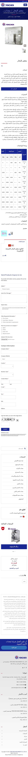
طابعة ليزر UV (15, 629)
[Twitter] (24, 668)
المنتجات (25, 733)
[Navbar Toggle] (25, 5)
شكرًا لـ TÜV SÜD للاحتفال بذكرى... (18, 705)
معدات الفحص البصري (18, 487)
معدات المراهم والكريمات (17, 476)
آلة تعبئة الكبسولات (22, 629)
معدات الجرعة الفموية (18, 480)
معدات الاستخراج (19, 472)
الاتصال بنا (22, 631)
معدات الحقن (10, 16)
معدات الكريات (19, 468)
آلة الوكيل (21, 499)
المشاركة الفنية (23, 742)
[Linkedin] (22, 668)
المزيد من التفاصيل (14, 568)
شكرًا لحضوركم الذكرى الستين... (19, 717)
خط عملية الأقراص (18, 460)
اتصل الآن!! (14, 647)
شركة (25, 736)
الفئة (15, 16)
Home (18, 16)
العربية (25, 1)
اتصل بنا (25, 745)
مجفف (7, 627)
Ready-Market (8, 754)
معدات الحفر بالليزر (18, 491)
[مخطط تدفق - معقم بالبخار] (4, 233)
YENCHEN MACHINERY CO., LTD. (17, 751)
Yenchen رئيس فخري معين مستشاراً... (17, 698)
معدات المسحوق (19, 464)
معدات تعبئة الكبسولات (17, 495)
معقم (24, 581)
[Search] (25, 448)
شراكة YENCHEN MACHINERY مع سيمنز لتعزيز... (15, 711)
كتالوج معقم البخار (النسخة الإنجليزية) (14, 250)
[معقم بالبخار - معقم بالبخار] (25, 45)
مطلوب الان (13, 88)
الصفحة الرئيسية (23, 730)
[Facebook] (26, 668)
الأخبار (25, 739)
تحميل (3, 255)
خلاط (10, 627)
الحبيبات (12, 627)
